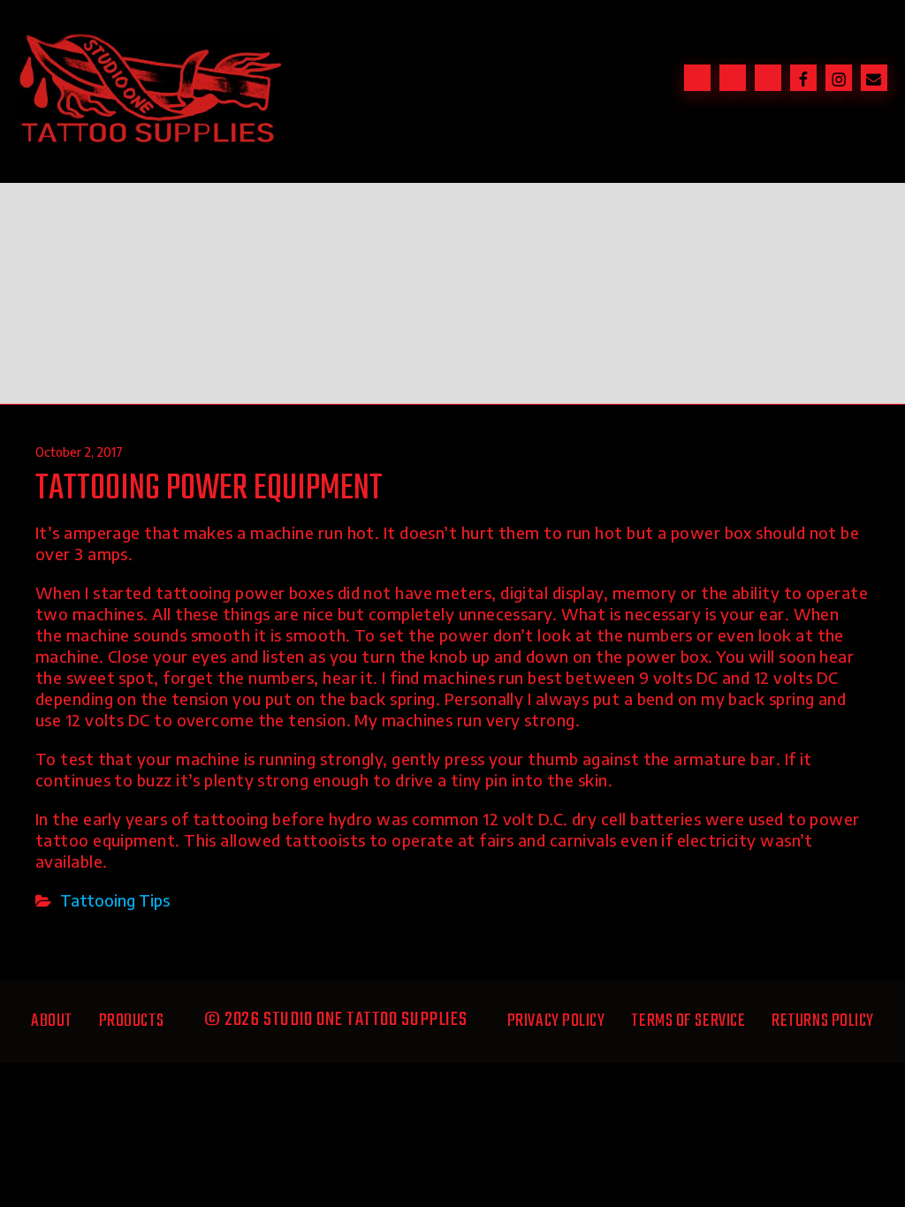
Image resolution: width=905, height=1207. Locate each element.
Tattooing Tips (115, 900)
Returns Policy (823, 1021)
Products (131, 1021)
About (51, 1021)
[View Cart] (732, 78)
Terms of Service (688, 1021)
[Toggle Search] (697, 78)
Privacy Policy (556, 1021)
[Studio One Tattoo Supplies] (150, 142)
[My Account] (768, 78)
